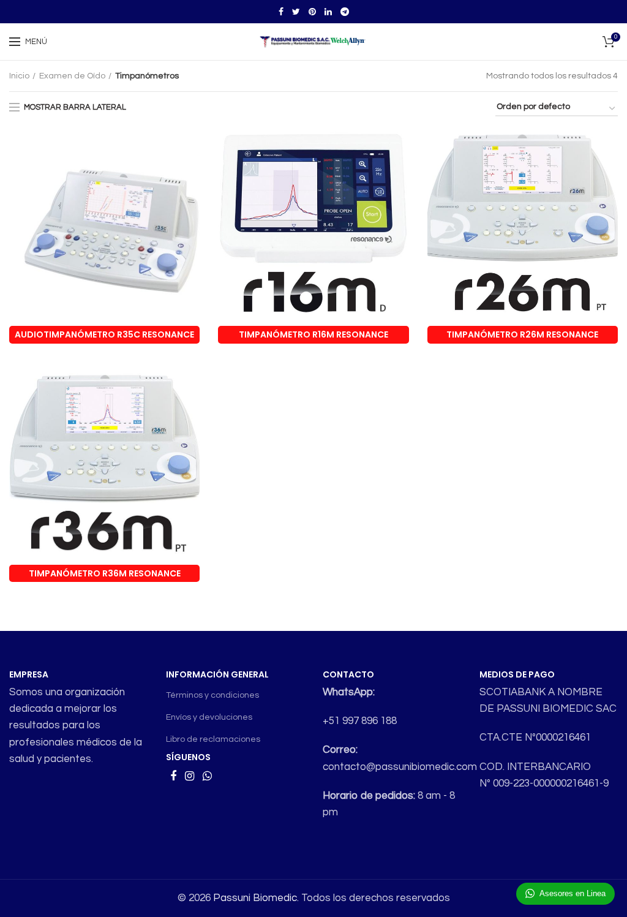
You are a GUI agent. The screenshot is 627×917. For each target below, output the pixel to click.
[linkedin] (328, 12)
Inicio (19, 76)
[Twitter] (296, 12)
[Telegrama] (344, 12)
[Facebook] (281, 12)
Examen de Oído (72, 76)
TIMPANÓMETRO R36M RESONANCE (105, 573)
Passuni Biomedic (255, 898)
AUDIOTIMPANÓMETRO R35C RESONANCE (104, 334)
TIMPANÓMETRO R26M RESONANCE (522, 334)
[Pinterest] (312, 12)
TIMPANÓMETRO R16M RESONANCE (313, 334)
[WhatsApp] (207, 776)
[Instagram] (189, 776)
